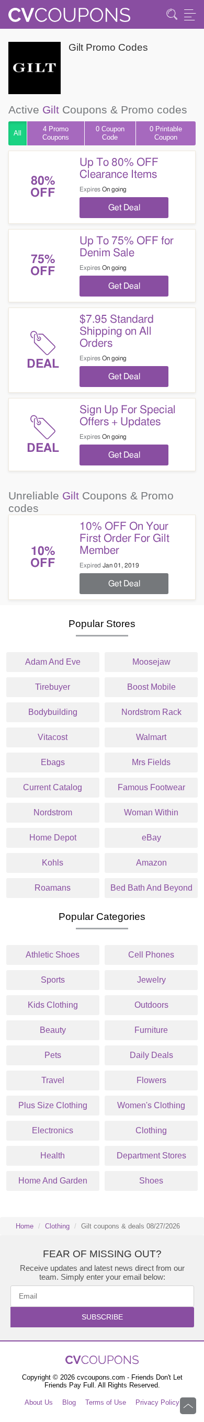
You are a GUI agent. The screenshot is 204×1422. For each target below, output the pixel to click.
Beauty (53, 1030)
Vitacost (52, 737)
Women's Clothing (151, 1105)
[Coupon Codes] (69, 18)
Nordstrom (52, 812)
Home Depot (52, 837)
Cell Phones (151, 954)
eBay (151, 837)
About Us (39, 1402)
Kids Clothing (53, 1004)
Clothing (151, 1130)
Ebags (53, 762)
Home (24, 1226)
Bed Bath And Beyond (151, 887)
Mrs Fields (151, 762)
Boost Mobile (151, 686)
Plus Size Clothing (52, 1105)
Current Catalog (52, 787)
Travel (52, 1080)
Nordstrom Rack (151, 712)
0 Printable (166, 133)
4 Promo (55, 133)
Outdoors (151, 1004)
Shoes (151, 1180)
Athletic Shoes (53, 954)
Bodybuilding (52, 712)
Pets (52, 1055)
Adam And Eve (53, 661)
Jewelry (151, 979)
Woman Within (151, 812)
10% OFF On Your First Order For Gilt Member (124, 538)
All (17, 133)
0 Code (110, 133)
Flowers (151, 1080)
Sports (53, 979)
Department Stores (151, 1155)
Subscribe (102, 1317)
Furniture (151, 1030)
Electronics (52, 1130)
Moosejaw (151, 661)
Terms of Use (105, 1402)
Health (52, 1155)
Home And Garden (52, 1180)
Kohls (52, 862)
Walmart (151, 737)
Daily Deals (151, 1055)
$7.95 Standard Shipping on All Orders (117, 331)
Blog (69, 1402)
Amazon (151, 862)
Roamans (53, 887)
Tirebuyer (52, 686)
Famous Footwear (151, 787)
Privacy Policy (157, 1402)
